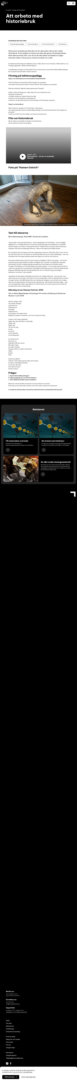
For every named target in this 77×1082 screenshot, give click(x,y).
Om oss (8, 1045)
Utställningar (10, 1029)
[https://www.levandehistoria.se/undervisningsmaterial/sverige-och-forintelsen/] (8, 450)
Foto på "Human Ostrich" (48, 44)
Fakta (8, 1020)
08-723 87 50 (10, 1002)
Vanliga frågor (10, 1047)
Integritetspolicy (11, 1055)
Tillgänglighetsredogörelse (14, 1058)
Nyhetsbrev (10, 1052)
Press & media (10, 1036)
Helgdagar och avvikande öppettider (16, 1012)
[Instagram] (7, 1063)
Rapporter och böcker (13, 1039)
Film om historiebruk (33, 44)
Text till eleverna (63, 44)
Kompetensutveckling (13, 1031)
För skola (8, 10)
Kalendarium (10, 1026)
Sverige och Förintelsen (18, 10)
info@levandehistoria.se (13, 1004)
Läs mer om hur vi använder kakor (22, 1072)
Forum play (9, 1042)
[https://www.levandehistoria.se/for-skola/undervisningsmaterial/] (43, 474)
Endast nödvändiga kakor (28, 1077)
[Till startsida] (5, 3)
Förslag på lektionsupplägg (17, 44)
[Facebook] (10, 1063)
